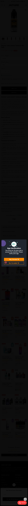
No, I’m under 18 (14, 263)
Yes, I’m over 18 (14, 259)
